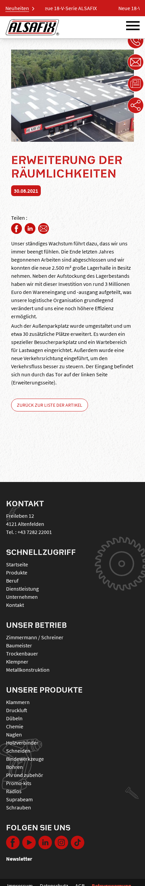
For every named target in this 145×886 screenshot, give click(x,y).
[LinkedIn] (30, 228)
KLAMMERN (18, 702)
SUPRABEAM (19, 799)
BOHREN (14, 766)
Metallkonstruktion (28, 669)
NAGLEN (14, 734)
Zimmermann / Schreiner (34, 637)
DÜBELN (14, 718)
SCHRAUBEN (18, 807)
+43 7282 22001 (35, 532)
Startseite (17, 564)
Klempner (17, 661)
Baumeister (19, 645)
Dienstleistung (22, 588)
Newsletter (19, 858)
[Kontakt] (135, 62)
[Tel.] (135, 40)
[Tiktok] (77, 842)
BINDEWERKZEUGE (25, 758)
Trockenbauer (22, 653)
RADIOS (14, 791)
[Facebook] (16, 228)
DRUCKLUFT (16, 710)
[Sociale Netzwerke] (135, 105)
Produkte (16, 572)
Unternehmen (22, 596)
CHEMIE (14, 726)
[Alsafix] (32, 27)
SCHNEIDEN (18, 750)
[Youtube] (29, 842)
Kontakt (15, 604)
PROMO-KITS (18, 783)
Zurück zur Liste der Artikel (49, 405)
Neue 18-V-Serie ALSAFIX (57, 8)
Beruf (12, 580)
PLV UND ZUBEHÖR (24, 775)
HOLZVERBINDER (22, 742)
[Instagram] (61, 842)
